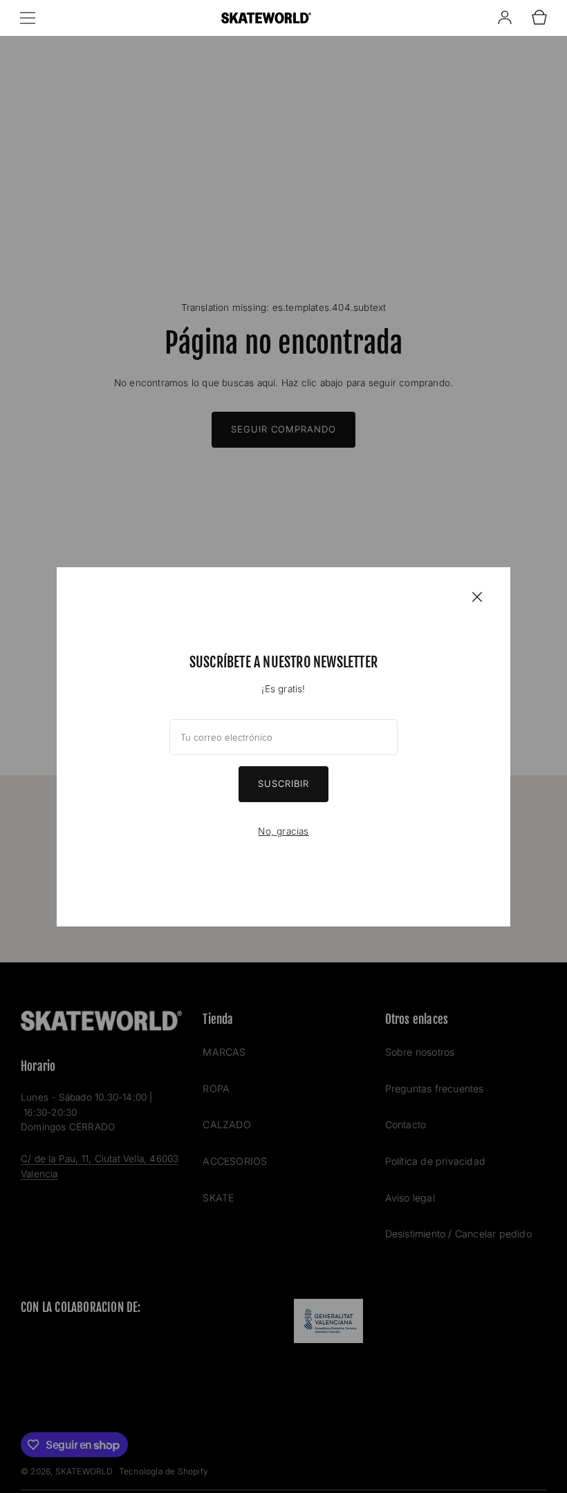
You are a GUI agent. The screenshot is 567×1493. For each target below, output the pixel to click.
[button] (27, 18)
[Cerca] (477, 596)
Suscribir (283, 783)
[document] (283, 746)
